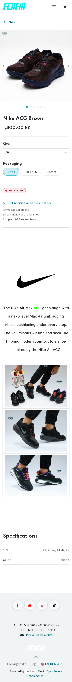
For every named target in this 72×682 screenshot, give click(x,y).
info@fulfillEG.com (39, 635)
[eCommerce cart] (65, 6)
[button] (3, 66)
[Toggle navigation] (54, 6)
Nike (11, 22)
